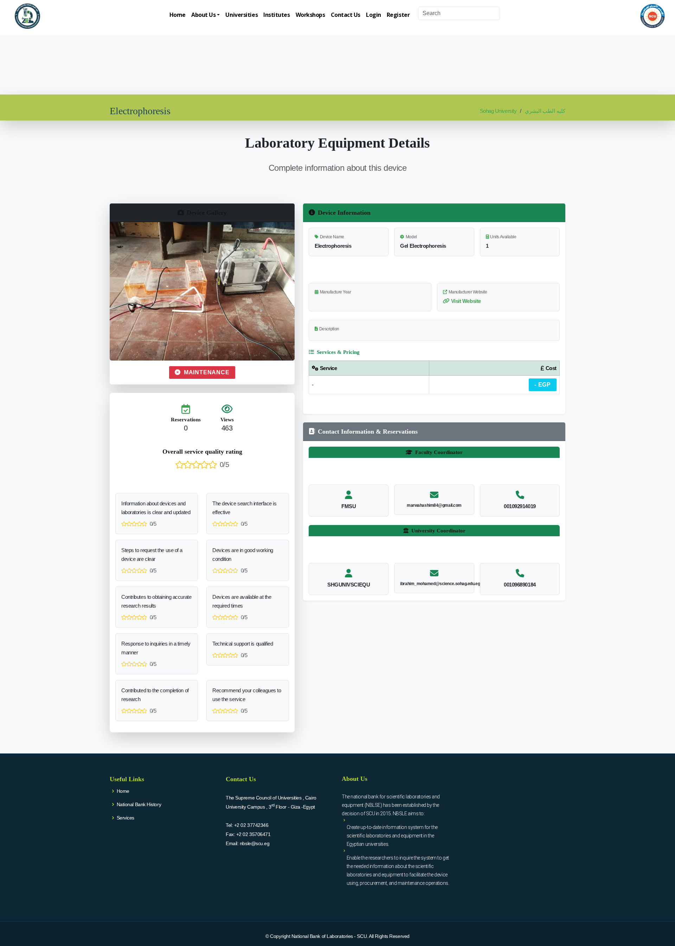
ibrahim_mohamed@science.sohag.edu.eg (440, 583)
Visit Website (466, 301)
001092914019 (520, 506)
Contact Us (346, 15)
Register (398, 15)
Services (125, 817)
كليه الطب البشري (545, 111)
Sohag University (498, 111)
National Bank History (139, 804)
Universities (241, 15)
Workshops (310, 15)
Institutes (276, 15)
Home (177, 15)
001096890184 (520, 585)
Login (373, 15)
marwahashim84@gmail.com (434, 505)
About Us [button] (203, 15)
